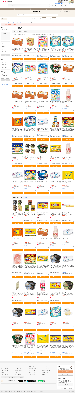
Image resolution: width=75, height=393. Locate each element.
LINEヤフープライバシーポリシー (12, 391)
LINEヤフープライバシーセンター (22, 391)
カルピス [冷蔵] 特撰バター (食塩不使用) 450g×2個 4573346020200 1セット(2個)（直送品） (42, 102)
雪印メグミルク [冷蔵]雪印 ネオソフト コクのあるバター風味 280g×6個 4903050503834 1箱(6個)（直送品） (68, 129)
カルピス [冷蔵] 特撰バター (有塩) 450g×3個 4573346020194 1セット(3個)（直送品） (17, 102)
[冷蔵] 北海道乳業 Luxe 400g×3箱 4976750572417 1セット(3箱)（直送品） (68, 266)
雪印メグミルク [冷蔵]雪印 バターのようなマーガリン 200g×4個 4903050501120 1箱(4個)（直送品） (43, 266)
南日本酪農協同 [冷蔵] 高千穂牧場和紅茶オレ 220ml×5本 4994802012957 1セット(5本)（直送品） (55, 239)
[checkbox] (1, 64)
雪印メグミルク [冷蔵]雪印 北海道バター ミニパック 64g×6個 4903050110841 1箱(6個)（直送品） (55, 293)
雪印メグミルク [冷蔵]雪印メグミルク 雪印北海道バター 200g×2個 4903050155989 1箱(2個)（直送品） (68, 346)
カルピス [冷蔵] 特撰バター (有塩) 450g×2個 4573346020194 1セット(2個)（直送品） (42, 239)
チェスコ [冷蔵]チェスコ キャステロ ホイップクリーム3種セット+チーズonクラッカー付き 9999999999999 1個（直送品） (30, 156)
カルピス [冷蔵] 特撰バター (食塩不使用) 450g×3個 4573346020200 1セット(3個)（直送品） (30, 102)
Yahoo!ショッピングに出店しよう (66, 3)
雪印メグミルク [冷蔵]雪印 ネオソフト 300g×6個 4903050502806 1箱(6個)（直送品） (17, 156)
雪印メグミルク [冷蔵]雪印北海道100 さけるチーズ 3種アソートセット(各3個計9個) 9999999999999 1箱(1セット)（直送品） (55, 129)
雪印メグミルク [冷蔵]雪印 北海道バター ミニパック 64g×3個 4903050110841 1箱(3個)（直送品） (43, 213)
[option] (5, 44)
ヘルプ (73, 3)
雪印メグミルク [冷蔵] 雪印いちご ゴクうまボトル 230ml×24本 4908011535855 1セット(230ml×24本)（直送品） (42, 293)
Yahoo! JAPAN (57, 3)
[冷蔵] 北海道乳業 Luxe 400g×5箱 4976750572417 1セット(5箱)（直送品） (42, 319)
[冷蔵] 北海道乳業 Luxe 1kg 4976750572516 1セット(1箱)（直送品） (42, 129)
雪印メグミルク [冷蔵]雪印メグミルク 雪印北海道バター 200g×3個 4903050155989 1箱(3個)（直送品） (55, 213)
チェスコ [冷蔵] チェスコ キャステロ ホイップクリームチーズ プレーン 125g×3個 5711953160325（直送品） (17, 320)
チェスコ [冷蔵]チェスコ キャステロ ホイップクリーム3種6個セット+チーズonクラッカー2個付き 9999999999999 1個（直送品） (17, 213)
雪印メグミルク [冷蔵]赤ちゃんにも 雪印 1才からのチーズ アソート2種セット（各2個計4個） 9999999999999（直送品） (30, 76)
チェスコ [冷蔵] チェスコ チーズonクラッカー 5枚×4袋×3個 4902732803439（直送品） (30, 49)
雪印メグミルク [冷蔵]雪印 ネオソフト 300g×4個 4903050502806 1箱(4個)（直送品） (30, 182)
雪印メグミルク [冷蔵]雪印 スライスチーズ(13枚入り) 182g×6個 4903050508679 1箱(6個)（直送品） (68, 182)
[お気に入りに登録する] (35, 56)
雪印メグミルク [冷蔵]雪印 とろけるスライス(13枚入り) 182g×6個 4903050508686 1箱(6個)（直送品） (17, 239)
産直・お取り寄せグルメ (21, 22)
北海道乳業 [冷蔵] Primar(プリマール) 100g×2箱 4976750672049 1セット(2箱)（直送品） (42, 182)
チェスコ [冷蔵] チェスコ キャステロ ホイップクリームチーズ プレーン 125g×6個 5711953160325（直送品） (55, 266)
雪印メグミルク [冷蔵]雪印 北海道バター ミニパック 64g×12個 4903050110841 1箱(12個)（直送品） (30, 319)
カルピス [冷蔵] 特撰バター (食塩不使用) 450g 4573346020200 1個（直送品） (68, 76)
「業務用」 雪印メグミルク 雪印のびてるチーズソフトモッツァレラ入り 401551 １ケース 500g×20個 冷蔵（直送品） (17, 293)
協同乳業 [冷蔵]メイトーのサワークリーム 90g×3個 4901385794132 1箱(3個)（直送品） (55, 76)
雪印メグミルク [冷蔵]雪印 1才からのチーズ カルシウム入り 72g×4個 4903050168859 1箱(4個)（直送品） (43, 76)
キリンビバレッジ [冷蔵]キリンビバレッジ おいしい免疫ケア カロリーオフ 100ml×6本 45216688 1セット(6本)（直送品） (17, 76)
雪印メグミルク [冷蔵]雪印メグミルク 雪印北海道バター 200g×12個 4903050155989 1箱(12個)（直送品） (55, 346)
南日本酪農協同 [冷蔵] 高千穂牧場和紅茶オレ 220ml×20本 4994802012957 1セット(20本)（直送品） (68, 102)
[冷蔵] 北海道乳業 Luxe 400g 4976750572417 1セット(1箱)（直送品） (68, 239)
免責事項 (32, 391)
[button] (18, 31)
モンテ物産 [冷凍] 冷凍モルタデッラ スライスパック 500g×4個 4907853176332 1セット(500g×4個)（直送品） (17, 266)
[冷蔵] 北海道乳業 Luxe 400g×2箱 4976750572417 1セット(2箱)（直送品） (17, 182)
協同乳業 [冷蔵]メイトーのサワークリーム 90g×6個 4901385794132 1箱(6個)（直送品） (42, 156)
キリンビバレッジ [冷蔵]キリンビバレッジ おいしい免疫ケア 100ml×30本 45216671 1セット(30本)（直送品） (55, 320)
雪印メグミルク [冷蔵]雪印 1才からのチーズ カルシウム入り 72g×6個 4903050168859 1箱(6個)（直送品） (55, 102)
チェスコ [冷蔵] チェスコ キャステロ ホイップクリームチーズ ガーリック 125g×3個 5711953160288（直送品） (68, 293)
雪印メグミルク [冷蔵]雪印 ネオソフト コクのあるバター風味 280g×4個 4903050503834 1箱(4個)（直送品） (30, 266)
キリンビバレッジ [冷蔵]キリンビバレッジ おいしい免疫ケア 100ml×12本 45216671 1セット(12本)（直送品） (68, 49)
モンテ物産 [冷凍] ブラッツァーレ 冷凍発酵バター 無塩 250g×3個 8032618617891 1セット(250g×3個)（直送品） (68, 320)
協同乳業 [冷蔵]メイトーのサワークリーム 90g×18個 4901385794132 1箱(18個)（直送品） (17, 346)
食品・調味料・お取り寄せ (12, 22)
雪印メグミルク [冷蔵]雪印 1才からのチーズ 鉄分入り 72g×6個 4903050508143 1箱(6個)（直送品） (30, 346)
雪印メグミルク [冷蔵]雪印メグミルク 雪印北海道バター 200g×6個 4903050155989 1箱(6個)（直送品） (30, 239)
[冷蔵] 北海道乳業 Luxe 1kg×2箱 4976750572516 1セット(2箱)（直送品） (55, 182)
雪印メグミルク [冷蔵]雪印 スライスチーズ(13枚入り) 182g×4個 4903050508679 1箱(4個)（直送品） (43, 346)
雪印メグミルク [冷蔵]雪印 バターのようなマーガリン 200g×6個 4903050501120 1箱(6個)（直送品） (55, 156)
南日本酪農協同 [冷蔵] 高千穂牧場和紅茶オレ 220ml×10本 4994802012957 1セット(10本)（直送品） (68, 156)
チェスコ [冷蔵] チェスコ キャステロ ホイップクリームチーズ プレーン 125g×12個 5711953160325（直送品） (30, 293)
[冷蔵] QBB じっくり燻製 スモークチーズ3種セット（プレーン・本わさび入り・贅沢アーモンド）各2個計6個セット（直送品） (30, 213)
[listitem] (37, 24)
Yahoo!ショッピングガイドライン (38, 391)
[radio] (1, 72)
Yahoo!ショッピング (4, 391)
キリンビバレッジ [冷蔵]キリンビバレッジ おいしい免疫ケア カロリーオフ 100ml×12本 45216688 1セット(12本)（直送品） (30, 129)
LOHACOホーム (3, 22)
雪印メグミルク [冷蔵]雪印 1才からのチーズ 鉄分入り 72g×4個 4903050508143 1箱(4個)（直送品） (43, 49)
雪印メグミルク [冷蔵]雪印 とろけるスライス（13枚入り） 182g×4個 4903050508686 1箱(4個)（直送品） (17, 129)
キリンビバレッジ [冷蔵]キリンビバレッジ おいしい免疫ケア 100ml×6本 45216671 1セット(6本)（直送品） (55, 49)
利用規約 (28, 391)
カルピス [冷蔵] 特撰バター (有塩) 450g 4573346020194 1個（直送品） (17, 49)
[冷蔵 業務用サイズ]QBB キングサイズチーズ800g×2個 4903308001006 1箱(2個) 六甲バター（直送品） (68, 213)
